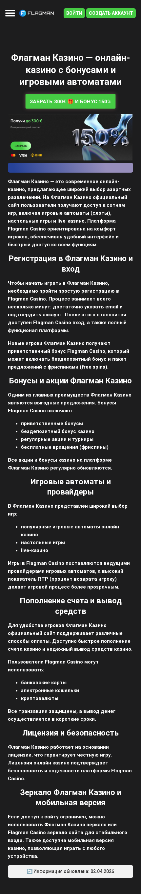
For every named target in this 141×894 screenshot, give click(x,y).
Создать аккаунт (111, 13)
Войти (74, 13)
